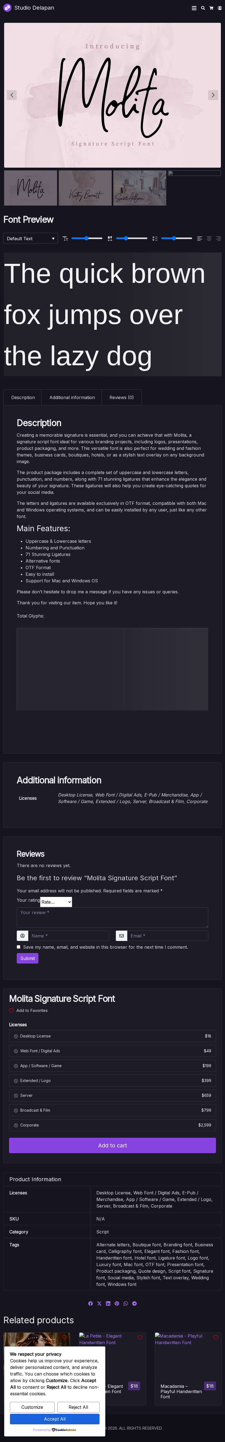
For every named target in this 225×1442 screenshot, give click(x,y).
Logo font (198, 1258)
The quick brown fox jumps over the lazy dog (105, 314)
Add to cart (112, 1145)
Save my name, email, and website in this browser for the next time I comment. (105, 947)
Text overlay (176, 1277)
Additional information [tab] (72, 397)
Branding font (178, 1244)
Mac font (133, 1264)
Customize (32, 1407)
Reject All (78, 1407)
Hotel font (145, 1258)
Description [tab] (23, 397)
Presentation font (185, 1264)
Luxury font (108, 1264)
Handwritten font (114, 1258)
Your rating (28, 900)
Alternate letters (113, 1244)
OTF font (154, 1264)
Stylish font (148, 1277)
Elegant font (157, 1251)
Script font (179, 1271)
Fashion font (185, 1251)
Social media (121, 1277)
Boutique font (147, 1244)
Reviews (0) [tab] (121, 397)
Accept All (55, 1419)
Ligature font (171, 1258)
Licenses (18, 1024)
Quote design (151, 1271)
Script (102, 1232)
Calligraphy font (125, 1251)
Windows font (122, 1284)
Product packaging (116, 1271)
